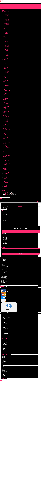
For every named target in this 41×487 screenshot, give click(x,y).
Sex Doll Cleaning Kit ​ (6, 176)
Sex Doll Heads (6, 174)
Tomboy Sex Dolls (6, 51)
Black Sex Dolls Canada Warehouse (5, 122)
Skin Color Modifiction (6, 172)
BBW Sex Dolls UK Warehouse (6, 157)
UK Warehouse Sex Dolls (6, 151)
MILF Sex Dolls (6, 49)
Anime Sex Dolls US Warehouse (6, 81)
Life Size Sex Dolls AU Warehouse (6, 105)
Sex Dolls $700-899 (6, 71)
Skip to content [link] (2, 0)
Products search (2, 196)
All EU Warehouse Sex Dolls (6, 133)
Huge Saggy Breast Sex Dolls (6, 22)
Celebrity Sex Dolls (6, 46)
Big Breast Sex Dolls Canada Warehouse (6, 123)
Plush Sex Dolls (6, 58)
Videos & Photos (3, 278)
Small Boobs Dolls (6, 23)
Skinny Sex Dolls (6, 15)
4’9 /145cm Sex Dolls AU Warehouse (6, 107)
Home (2, 201)
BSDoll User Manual (6, 184)
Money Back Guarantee (5, 187)
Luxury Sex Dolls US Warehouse (6, 78)
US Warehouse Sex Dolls (6, 74)
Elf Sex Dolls (5, 34)
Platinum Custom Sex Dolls (5, 11)
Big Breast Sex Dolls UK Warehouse (6, 159)
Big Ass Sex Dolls (6, 19)
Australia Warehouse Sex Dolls (6, 95)
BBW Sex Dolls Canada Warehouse (5, 120)
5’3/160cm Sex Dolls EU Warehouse (6, 149)
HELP (2, 365)
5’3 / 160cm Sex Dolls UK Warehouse (6, 166)
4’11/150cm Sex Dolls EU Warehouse (6, 148)
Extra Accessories (6, 173)
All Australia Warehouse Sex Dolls (6, 97)
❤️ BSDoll (1, 1)
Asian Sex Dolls (6, 32)
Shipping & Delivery (6, 183)
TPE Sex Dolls (6, 57)
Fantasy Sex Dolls (6, 47)
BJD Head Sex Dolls (6, 53)
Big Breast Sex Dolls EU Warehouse (6, 141)
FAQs (4, 181)
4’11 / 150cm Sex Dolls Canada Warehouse (6, 128)
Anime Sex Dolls (6, 41)
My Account (3, 190)
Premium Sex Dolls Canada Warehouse (6, 117)
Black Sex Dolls (6, 26)
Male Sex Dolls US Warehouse (6, 89)
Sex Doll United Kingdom (5, 68)
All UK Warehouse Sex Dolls (6, 152)
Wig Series (5, 177)
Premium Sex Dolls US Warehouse (6, 79)
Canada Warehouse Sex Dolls (6, 112)
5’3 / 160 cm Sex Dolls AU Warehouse (6, 110)
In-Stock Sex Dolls (4, 73)
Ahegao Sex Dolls (6, 42)
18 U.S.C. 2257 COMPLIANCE (4, 281)
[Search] (1, 198)
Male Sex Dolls (6, 38)
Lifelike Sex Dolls (6, 48)
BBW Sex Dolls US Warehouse (6, 82)
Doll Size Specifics (4, 376)
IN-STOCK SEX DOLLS (4, 261)
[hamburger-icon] (37, 201)
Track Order (5, 185)
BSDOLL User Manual (4, 374)
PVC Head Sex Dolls (6, 54)
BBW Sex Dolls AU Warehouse (6, 102)
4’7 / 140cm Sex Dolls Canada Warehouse (6, 126)
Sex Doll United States (5, 64)
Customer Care (4, 179)
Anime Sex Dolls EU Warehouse (6, 138)
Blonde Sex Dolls (6, 45)
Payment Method (6, 182)
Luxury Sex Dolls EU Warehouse (6, 135)
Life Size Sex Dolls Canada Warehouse (6, 125)
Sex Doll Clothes (3, 358)
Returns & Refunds (3, 275)
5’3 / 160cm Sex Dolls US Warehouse (6, 94)
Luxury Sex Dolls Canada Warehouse (5, 115)
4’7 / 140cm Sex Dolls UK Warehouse (6, 162)
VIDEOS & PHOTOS (4, 378)
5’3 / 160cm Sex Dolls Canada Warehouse (6, 130)
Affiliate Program (3, 280)
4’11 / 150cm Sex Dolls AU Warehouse (6, 108)
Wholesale (2, 279)
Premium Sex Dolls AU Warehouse (6, 100)
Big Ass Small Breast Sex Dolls (6, 21)
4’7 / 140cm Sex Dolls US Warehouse (6, 91)
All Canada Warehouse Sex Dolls (6, 113)
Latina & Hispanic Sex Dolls (6, 36)
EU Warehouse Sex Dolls (6, 131)
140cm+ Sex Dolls (6, 60)
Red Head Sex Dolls (6, 50)
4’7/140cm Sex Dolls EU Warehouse (6, 146)
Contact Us (5, 180)
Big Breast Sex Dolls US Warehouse (6, 86)
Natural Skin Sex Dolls (5, 28)
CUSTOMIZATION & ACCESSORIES (6, 354)
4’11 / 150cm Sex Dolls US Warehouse (6, 92)
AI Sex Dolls (5, 43)
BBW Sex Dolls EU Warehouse (6, 139)
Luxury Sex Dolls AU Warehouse (6, 99)
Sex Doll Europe (6, 66)
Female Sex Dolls (6, 37)
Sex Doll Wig (3, 356)
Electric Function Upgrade (5, 171)
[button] (19, 263)
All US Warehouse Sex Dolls (6, 76)
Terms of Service (3, 270)
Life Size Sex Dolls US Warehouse (6, 87)
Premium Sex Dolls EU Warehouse (6, 136)
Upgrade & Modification (5, 170)
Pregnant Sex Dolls (6, 14)
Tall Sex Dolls (6, 16)
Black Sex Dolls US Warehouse (6, 84)
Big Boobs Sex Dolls (6, 18)
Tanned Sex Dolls (6, 29)
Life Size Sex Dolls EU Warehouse (6, 143)
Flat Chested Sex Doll (6, 25)
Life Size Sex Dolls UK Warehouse (6, 161)
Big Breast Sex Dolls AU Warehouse (6, 104)
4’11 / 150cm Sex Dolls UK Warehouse (6, 164)
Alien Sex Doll (6, 31)
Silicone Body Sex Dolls (6, 56)
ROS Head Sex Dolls (6, 55)
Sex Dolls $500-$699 (5, 70)
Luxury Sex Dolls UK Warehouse (6, 154)
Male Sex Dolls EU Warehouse (6, 144)
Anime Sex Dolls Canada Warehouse (5, 118)
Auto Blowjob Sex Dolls (6, 44)
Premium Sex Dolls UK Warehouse (6, 156)
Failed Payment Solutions (4, 371)
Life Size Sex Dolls (6, 13)
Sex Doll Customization (5, 168)
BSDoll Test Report (4, 375)
